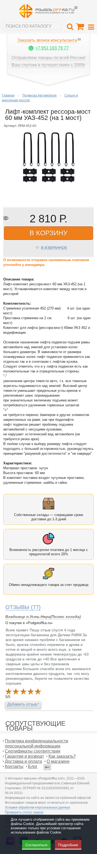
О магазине (58, 761)
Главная (8, 95)
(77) (23, 607)
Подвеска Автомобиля (39, 95)
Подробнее (68, 845)
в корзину (49, 233)
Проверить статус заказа (24, 812)
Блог (32, 766)
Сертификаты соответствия (32, 751)
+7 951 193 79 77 (52, 48)
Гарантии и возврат (24, 756)
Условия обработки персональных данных (37, 807)
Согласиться (36, 845)
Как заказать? (62, 756)
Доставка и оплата (23, 761)
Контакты (14, 766)
